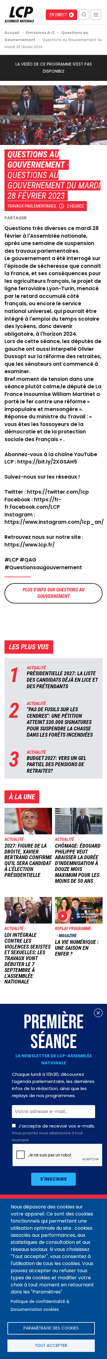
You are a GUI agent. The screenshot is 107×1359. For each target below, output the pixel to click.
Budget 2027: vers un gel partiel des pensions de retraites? (56, 764)
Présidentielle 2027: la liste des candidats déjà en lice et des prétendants (62, 679)
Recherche (84, 14)
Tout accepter (51, 1345)
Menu (96, 14)
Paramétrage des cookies (51, 1328)
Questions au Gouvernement (36, 159)
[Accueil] (19, 21)
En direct (58, 14)
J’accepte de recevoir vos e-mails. (53, 1133)
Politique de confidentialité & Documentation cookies (40, 1305)
